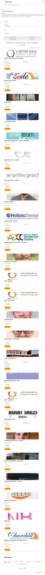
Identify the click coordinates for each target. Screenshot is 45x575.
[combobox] (22, 4)
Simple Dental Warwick (10, 358)
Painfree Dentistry (9, 201)
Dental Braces (21, 43)
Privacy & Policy (7, 562)
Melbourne (10, 222)
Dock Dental (7, 102)
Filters (36, 47)
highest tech (25, 61)
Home (5, 561)
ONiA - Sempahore (9, 399)
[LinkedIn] (23, 568)
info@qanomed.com (22, 564)
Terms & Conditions (37, 561)
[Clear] (39, 26)
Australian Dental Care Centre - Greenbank (15, 242)
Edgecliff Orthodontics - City (11, 380)
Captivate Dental (8, 319)
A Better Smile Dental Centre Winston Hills (15, 540)
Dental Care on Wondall (10, 261)
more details (7, 68)
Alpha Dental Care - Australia (11, 160)
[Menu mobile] (43, 2)
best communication (7, 63)
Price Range (6, 33)
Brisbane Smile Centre (10, 80)
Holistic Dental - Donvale (10, 221)
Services (15, 561)
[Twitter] (19, 568)
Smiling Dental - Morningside (12, 338)
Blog (10, 561)
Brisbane (9, 82)
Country (6, 24)
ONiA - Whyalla (8, 281)
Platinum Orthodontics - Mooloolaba (13, 461)
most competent (26, 62)
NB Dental (7, 521)
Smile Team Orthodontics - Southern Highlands (16, 140)
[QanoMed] (9, 2)
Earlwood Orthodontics (10, 500)
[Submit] (6, 4)
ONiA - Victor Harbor (9, 300)
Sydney (9, 59)
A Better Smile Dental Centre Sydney (13, 58)
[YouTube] (21, 568)
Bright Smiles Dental (9, 419)
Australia (22, 45)
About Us (21, 561)
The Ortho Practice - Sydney (11, 180)
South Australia (10, 282)
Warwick (9, 359)
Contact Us (28, 561)
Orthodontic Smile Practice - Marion (13, 440)
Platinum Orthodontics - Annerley (13, 481)
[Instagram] (25, 568)
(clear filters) (39, 21)
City (5, 29)
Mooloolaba (10, 462)
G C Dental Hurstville (9, 121)
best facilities (6, 62)
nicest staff (6, 61)
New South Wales (11, 142)
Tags (39, 47)
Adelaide (9, 161)
